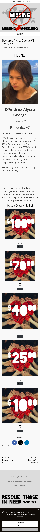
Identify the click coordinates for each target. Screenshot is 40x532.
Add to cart (20, 246)
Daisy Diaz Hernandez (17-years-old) (33, 460)
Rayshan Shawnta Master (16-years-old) (8, 460)
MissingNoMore (23, 48)
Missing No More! (12, 446)
